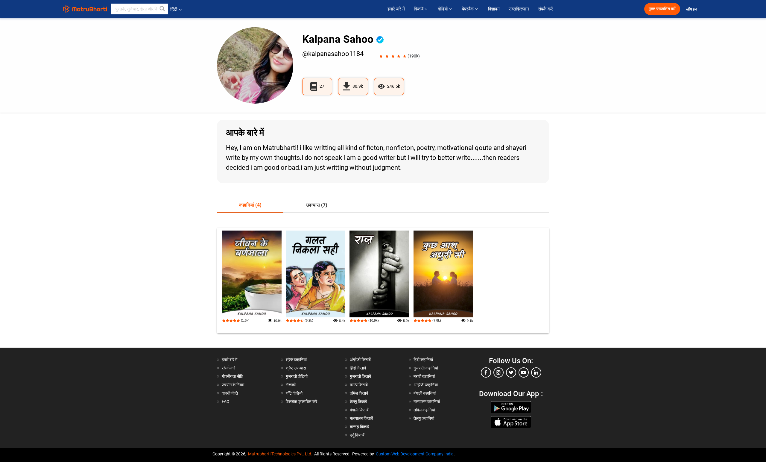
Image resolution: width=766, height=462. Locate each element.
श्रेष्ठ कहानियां (296, 359)
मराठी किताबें (359, 384)
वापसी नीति (230, 393)
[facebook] (486, 372)
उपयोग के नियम (233, 384)
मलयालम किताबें (361, 418)
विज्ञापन (494, 9)
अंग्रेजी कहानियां (426, 384)
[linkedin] (536, 372)
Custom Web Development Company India (415, 454)
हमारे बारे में (396, 9)
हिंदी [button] (173, 9)
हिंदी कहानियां (423, 359)
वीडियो (443, 9)
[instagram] (498, 372)
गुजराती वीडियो (297, 376)
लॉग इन (692, 9)
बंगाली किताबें (359, 410)
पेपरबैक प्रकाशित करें (301, 401)
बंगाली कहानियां (425, 393)
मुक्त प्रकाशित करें (662, 9)
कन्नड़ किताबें (359, 426)
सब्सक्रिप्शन (519, 9)
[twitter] (511, 372)
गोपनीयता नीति (232, 376)
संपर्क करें (545, 9)
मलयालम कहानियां (427, 401)
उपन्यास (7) (316, 205)
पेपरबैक (468, 9)
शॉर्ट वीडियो (294, 393)
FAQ (226, 401)
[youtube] (524, 372)
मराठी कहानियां (424, 376)
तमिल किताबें (359, 393)
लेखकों (291, 384)
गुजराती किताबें (360, 376)
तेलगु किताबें (358, 401)
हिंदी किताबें (358, 368)
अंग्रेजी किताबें (360, 359)
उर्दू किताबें (357, 435)
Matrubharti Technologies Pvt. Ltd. (281, 454)
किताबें (419, 9)
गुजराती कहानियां (426, 368)
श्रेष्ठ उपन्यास (296, 368)
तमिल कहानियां (424, 410)
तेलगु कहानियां (424, 418)
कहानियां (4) (250, 205)
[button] (162, 9)
